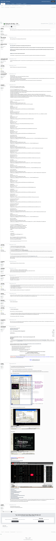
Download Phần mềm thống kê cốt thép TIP (17, 460)
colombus (3, 268)
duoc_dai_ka (3, 37)
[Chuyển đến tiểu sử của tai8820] (2, 507)
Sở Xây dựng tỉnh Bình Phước (15, 494)
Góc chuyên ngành (22, 5)
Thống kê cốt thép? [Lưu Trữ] (15, 488)
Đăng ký (53, 1)
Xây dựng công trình (13, 490)
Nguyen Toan (12, 489)
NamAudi (2, 300)
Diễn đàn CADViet (5, 1)
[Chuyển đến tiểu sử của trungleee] (2, 264)
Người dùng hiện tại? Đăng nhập (46, 1)
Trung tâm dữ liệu (28, 5)
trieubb (2, 363)
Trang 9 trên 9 (14, 26)
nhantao (2, 293)
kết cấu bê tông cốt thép (28, 366)
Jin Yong (2, 65)
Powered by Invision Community (28, 539)
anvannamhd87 (4, 74)
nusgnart (2, 85)
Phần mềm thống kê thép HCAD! (15, 461)
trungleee (3, 261)
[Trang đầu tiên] (1, 26)
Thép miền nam (52, 356)
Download (8, 3)
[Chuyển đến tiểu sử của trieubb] (2, 366)
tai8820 (2, 505)
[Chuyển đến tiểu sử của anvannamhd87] (3, 76)
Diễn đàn (3, 3)
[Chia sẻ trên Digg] (2, 529)
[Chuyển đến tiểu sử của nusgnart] (2, 87)
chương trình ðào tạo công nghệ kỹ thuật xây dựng (18, 495)
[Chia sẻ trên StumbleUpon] (4, 529)
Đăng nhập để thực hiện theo (44, 23)
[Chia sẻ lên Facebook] (1, 529)
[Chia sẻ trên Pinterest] (5, 529)
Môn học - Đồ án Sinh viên (15, 5)
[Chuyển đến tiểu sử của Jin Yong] (2, 23)
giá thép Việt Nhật (20, 340)
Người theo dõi (51, 23)
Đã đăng (12, 28)
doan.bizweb (3, 326)
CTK (11, 459)
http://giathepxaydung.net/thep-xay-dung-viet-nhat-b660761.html (32, 343)
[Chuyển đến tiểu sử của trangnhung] (2, 322)
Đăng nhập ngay (41, 521)
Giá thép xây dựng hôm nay (13, 357)
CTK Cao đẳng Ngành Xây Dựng (15, 492)
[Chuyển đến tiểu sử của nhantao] (2, 296)
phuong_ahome (4, 44)
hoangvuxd (3, 275)
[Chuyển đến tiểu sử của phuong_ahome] (3, 46)
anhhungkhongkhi (4, 59)
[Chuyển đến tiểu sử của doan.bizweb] (3, 329)
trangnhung (3, 319)
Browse (25, 3)
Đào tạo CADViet (19, 3)
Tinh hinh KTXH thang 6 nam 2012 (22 (16, 491)
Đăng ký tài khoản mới (15, 521)
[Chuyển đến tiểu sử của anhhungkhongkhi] (3, 61)
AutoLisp (13, 3)
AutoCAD (2, 5)
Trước (3, 26)
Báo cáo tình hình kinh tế (14, 496)
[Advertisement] (28, 15)
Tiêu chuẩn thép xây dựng (20, 357)
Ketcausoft (12, 493)
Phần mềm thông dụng (7, 5)
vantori (2, 28)
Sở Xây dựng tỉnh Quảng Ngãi (15, 498)
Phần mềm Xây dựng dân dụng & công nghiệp (17, 497)
